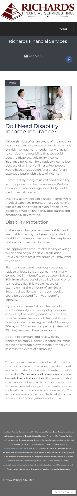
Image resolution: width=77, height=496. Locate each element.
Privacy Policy (12, 480)
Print (12, 82)
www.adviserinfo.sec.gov (15, 448)
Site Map (28, 480)
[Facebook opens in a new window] (69, 61)
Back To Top (62, 492)
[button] (65, 29)
